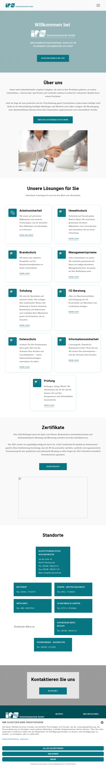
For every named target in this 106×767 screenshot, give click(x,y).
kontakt (53, 691)
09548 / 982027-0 (50, 566)
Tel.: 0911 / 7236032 (66, 592)
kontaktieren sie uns (53, 58)
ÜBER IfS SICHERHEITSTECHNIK (53, 120)
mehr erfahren (26, 235)
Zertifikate (53, 466)
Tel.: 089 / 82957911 (25, 608)
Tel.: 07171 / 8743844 (66, 608)
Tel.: (46, 647)
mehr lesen (74, 239)
